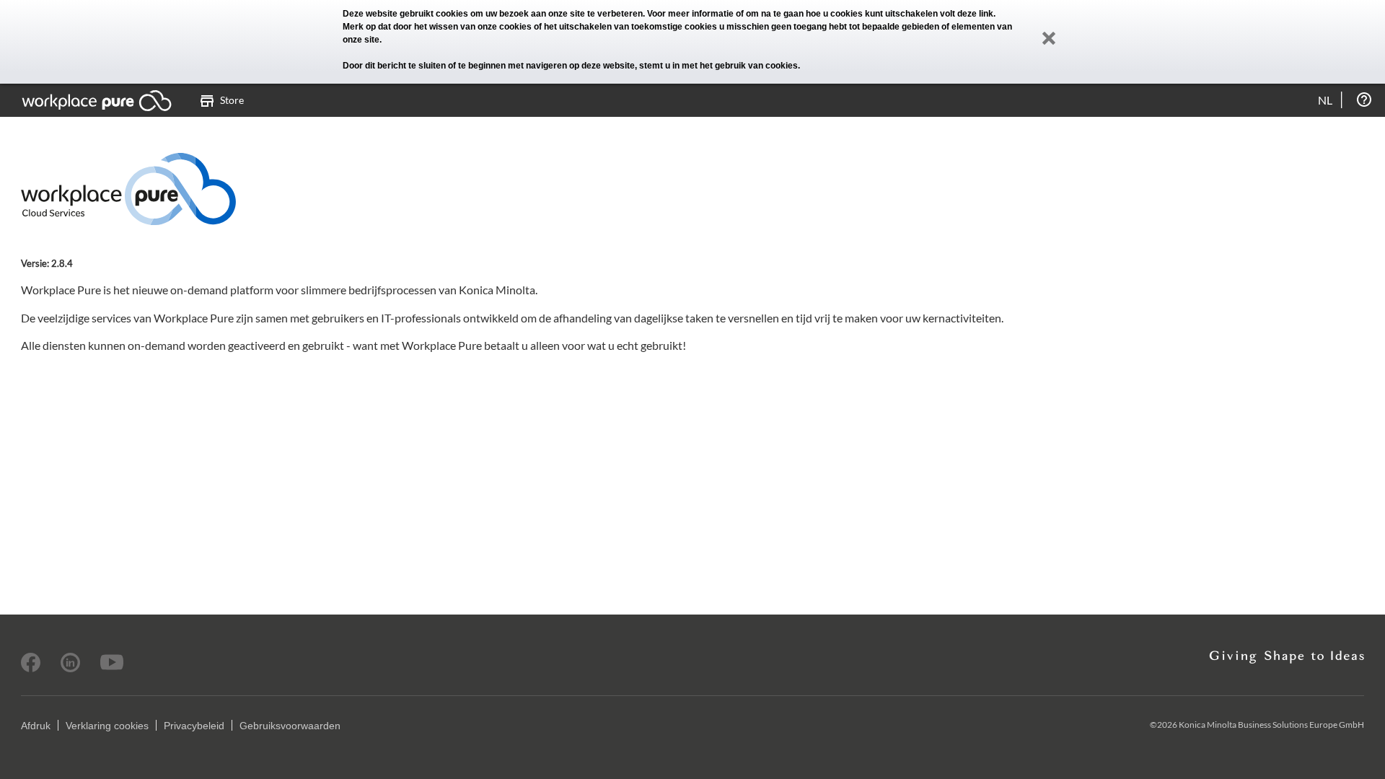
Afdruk (35, 725)
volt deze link (966, 14)
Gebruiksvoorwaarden (289, 725)
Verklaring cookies (107, 725)
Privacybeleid (194, 725)
